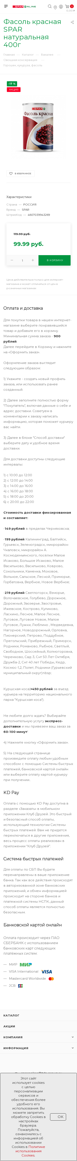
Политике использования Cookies (30, 1151)
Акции (9, 1026)
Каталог (11, 1015)
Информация (15, 1048)
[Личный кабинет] (61, 7)
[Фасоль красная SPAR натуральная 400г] (39, 126)
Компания (12, 1037)
